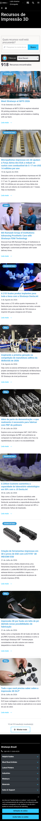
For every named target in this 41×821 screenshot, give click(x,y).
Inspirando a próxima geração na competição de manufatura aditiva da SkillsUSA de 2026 (19, 358)
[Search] (33, 3)
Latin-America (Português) (14, 3)
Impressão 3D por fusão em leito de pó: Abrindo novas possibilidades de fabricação (20, 624)
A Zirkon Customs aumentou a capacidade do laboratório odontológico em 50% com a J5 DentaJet (20, 486)
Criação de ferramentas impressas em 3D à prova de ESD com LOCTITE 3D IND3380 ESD (19, 554)
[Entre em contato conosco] (28, 3)
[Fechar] (38, 797)
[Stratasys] (3, 2)
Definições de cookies (20, 811)
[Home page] (5, 8)
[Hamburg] (38, 3)
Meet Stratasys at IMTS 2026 (15, 101)
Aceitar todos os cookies (20, 817)
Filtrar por (12, 58)
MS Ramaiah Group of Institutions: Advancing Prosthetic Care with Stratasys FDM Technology (18, 235)
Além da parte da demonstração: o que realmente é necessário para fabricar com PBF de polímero (20, 422)
